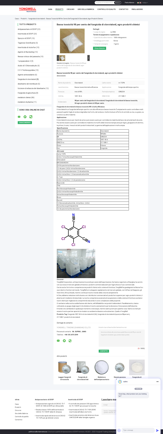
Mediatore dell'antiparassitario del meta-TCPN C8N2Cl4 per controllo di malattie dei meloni (101, 378)
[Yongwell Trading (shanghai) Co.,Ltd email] (20, 117)
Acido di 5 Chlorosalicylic (27, 66)
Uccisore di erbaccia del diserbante (31, 88)
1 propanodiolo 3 (24, 61)
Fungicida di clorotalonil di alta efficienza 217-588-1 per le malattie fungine (137, 378)
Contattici (123, 9)
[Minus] (157, 381)
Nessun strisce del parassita (29, 56)
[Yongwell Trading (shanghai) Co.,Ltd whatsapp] (26, 117)
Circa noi (70, 9)
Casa (50, 9)
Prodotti (59, 9)
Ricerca (117, 2)
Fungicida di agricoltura (27, 93)
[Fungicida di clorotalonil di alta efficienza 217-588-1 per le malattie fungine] (137, 367)
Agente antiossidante (26, 75)
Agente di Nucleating (26, 52)
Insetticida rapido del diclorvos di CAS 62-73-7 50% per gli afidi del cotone (51, 417)
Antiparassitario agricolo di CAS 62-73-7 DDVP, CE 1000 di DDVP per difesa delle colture (50, 405)
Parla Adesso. (130, 2)
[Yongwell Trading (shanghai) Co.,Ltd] (29, 10)
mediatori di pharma (25, 102)
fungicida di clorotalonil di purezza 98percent (114, 314)
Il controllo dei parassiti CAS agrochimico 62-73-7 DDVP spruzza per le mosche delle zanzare (84, 405)
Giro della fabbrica (86, 9)
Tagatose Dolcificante (26, 43)
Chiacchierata (99, 48)
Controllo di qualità (106, 9)
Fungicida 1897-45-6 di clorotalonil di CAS (82, 314)
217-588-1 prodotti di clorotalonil (68, 317)
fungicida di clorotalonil (36, 19)
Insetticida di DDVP (25, 34)
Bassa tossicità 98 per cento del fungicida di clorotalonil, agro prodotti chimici (71, 65)
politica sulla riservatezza (38, 432)
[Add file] (119, 430)
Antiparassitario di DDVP (27, 29)
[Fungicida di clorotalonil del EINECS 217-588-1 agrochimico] (82, 367)
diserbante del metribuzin (27, 84)
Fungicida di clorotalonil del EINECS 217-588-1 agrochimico (82, 378)
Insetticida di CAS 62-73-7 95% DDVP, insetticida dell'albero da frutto (82, 411)
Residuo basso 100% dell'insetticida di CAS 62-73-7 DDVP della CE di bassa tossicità (50, 411)
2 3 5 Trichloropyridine (26, 70)
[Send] (157, 430)
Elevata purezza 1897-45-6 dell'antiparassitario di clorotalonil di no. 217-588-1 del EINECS (119, 378)
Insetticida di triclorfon (27, 47)
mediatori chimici (24, 97)
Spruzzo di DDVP (24, 38)
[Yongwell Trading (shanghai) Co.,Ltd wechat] (32, 117)
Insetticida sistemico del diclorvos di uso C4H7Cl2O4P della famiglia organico (84, 416)
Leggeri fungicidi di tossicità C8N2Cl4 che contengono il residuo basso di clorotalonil (64, 378)
